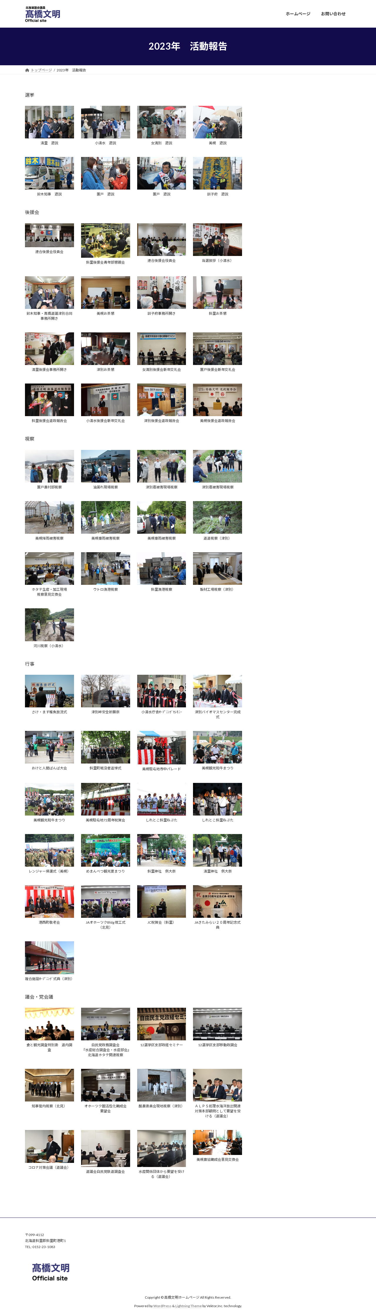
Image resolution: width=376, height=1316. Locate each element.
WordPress (162, 1305)
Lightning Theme (188, 1305)
